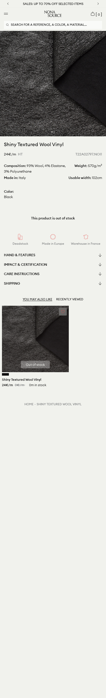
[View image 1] (52, 131)
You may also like (37, 299)
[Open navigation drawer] (6, 14)
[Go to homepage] (53, 13)
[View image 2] (53, 131)
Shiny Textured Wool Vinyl (59, 404)
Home (29, 404)
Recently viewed (69, 299)
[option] (53, 83)
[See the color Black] (5, 374)
